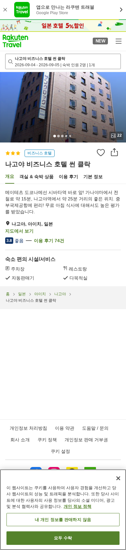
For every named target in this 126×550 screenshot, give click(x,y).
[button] (15, 40)
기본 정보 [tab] (93, 176)
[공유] (114, 152)
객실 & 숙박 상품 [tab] (36, 176)
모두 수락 (63, 538)
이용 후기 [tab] (68, 176)
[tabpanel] (63, 235)
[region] (63, 509)
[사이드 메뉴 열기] (118, 41)
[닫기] (118, 478)
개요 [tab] (9, 176)
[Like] (100, 152)
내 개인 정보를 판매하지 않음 (63, 519)
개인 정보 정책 (77, 506)
